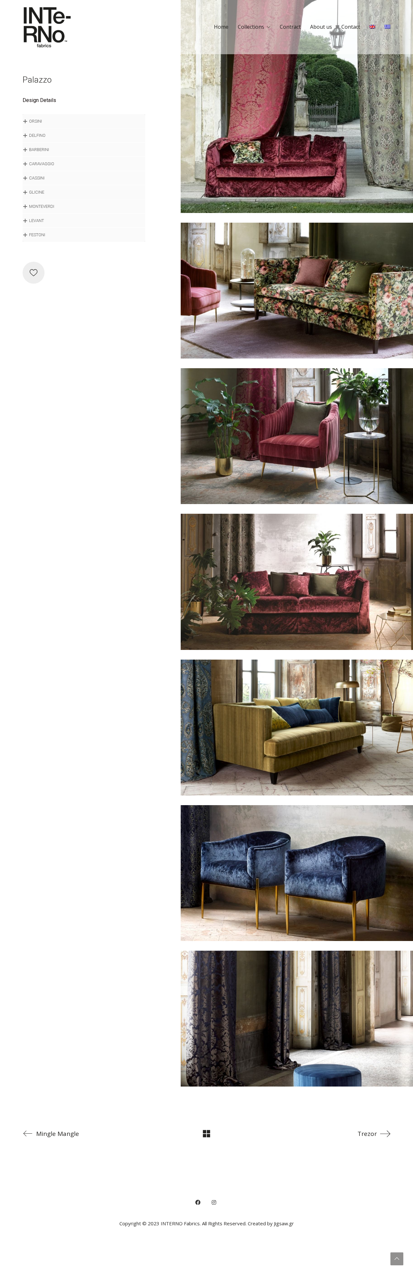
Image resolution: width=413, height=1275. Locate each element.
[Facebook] (197, 1202)
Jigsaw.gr (284, 1223)
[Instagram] (213, 1202)
